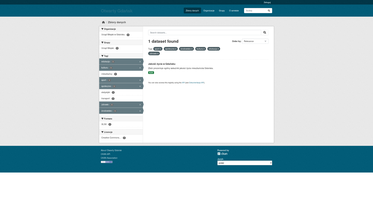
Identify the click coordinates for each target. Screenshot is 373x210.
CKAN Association (109, 157)
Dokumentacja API (196, 82)
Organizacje (208, 10)
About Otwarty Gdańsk (111, 150)
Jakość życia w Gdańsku (161, 63)
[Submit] (269, 10)
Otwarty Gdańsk (116, 10)
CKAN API (105, 154)
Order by (236, 41)
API (183, 82)
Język (220, 159)
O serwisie (234, 10)
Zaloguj (267, 2)
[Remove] (160, 49)
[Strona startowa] (103, 22)
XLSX (151, 72)
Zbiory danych (192, 10)
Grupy (222, 10)
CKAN (222, 153)
